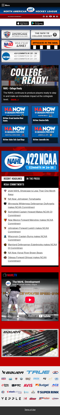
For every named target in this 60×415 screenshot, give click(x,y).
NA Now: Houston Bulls (41, 120)
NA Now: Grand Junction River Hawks (13, 119)
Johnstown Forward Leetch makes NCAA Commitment (28, 229)
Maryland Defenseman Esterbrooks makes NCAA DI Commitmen (32, 246)
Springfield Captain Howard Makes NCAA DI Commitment (30, 213)
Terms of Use (30, 409)
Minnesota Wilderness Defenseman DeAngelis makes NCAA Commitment (31, 205)
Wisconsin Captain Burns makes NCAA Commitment (27, 238)
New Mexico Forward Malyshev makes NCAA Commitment (30, 221)
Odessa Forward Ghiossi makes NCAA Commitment (27, 259)
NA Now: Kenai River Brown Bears (25, 252)
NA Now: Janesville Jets (41, 139)
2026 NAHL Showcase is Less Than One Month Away (31, 192)
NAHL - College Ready (12, 88)
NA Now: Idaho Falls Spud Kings (14, 139)
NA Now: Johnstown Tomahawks (24, 198)
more (14, 99)
